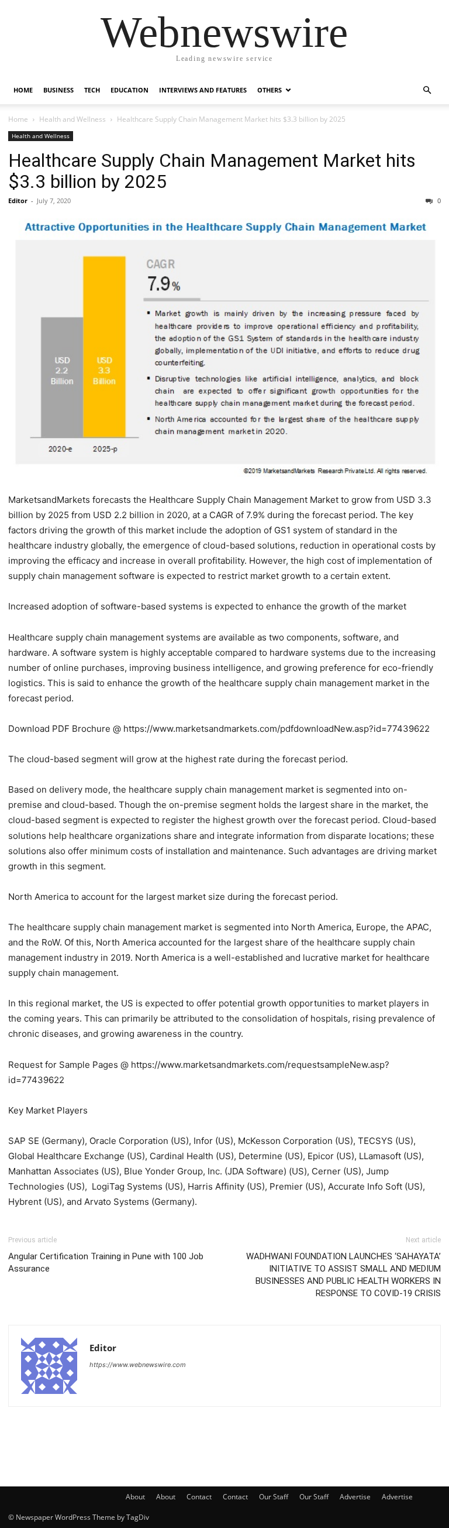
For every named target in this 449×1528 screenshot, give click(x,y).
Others (269, 89)
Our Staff (273, 1497)
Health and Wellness (72, 119)
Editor (17, 200)
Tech (92, 89)
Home (23, 89)
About (135, 1497)
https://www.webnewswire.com (137, 1365)
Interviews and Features (203, 89)
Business (58, 89)
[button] (427, 90)
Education (129, 89)
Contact (199, 1497)
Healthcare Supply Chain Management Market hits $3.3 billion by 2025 (212, 171)
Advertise (355, 1497)
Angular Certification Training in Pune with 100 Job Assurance (105, 1262)
